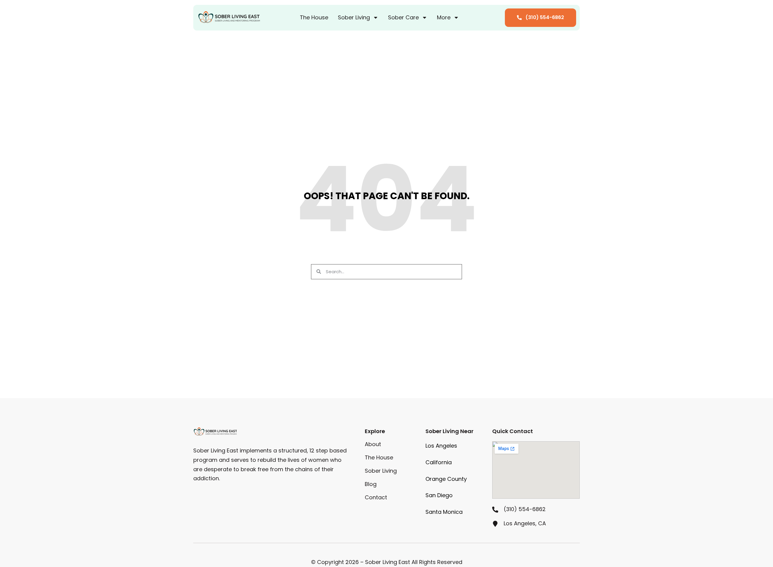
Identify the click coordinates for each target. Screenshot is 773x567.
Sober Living (354, 17)
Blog (371, 484)
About (373, 444)
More (444, 17)
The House (314, 17)
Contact (376, 497)
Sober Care (403, 17)
